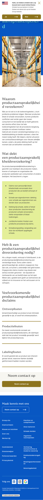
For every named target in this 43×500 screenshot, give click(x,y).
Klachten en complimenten (29, 421)
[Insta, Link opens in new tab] (20, 481)
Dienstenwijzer (8, 451)
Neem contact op (21, 384)
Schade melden (30, 431)
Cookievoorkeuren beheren (11, 495)
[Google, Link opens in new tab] (25, 481)
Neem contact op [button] (12, 410)
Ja (6, 17)
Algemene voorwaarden (29, 437)
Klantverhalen (7, 425)
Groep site (6, 420)
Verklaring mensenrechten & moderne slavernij (31, 449)
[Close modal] (39, 2)
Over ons (5, 434)
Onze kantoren (29, 427)
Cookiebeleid (7, 447)
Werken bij (6, 438)
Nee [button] (26, 17)
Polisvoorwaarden (9, 456)
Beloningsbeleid (30, 468)
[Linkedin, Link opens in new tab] (14, 481)
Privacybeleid (7, 460)
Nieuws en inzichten (10, 429)
